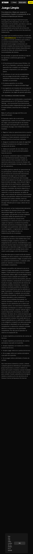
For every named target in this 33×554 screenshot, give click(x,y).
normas (10, 550)
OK (20, 543)
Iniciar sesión (22, 2)
